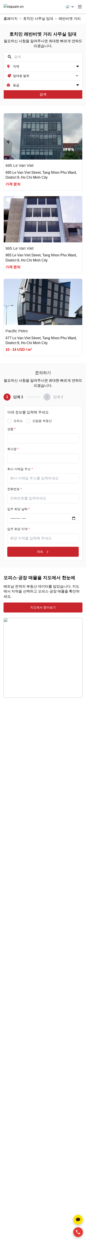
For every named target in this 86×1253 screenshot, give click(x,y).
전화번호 (14, 489)
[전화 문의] (78, 1232)
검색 (43, 94)
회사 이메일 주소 (20, 469)
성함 (11, 429)
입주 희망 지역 (18, 529)
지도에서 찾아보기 (43, 607)
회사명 (13, 449)
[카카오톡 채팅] (78, 1220)
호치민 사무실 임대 (38, 18)
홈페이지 (11, 18)
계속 (40, 551)
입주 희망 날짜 (18, 509)
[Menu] (79, 6)
